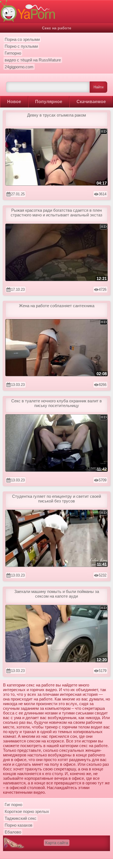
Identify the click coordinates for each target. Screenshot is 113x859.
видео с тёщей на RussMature (33, 60)
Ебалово (13, 832)
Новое (14, 101)
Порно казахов (18, 825)
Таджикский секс (20, 818)
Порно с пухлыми (21, 46)
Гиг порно (13, 804)
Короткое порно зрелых (27, 811)
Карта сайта (56, 842)
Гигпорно (13, 53)
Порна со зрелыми (22, 39)
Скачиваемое (91, 101)
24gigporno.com (19, 66)
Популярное (48, 101)
